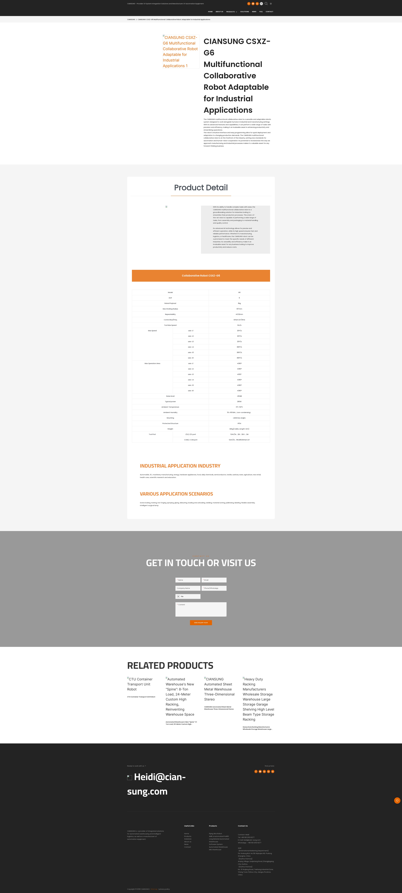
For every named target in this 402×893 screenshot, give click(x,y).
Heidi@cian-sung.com (156, 784)
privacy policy (164, 889)
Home (186, 833)
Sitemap (153, 889)
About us (187, 842)
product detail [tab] (201, 187)
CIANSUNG (131, 19)
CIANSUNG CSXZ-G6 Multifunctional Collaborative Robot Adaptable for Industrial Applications (174, 19)
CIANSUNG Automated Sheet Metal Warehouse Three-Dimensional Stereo (219, 708)
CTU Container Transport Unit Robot (141, 697)
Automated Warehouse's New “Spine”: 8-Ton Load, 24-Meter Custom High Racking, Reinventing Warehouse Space (181, 723)
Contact (187, 847)
